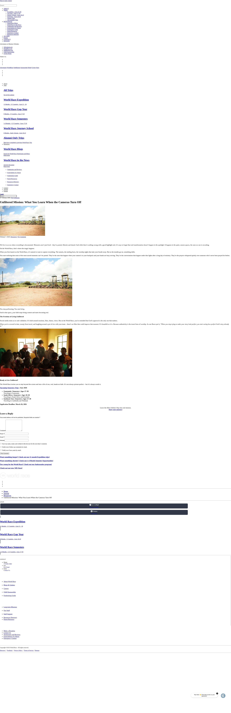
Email (2, 437)
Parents (6, 38)
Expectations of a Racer (14, 28)
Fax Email (6, 567)
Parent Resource (9, 619)
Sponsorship (24, 67)
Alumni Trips (11, 18)
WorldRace (10, 67)
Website (2, 440)
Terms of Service (29, 650)
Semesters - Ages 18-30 (14, 16)
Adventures (3, 67)
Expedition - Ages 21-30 (14, 12)
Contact (6, 188)
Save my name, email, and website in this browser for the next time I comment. (24, 444)
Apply (2, 194)
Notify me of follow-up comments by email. (14, 447)
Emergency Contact (12, 33)
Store (37, 67)
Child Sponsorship (9, 52)
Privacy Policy (18, 650)
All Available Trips (12, 20)
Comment (3, 430)
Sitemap (37, 650)
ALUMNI (6, 36)
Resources (6, 144)
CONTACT (7, 39)
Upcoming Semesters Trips (9, 388)
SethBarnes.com (8, 50)
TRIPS (6, 10)
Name (2, 433)
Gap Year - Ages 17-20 (13, 13)
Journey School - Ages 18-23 (15, 15)
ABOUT (6, 8)
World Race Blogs (12, 23)
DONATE (7, 41)
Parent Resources (12, 31)
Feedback (9, 650)
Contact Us (7, 570)
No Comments (15, 198)
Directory (3, 650)
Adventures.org (8, 47)
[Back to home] (13, 3)
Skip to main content (6, 1)
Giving (34, 67)
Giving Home (7, 53)
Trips (5, 85)
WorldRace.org (8, 48)
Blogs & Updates (9, 585)
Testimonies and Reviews (14, 26)
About (5, 84)
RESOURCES (8, 21)
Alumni (6, 189)
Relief (29, 67)
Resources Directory (13, 34)
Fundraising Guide (12, 29)
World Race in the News (14, 25)
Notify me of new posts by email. (11, 450)
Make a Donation (9, 631)
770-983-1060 (8, 564)
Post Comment (5, 453)
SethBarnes (17, 67)
